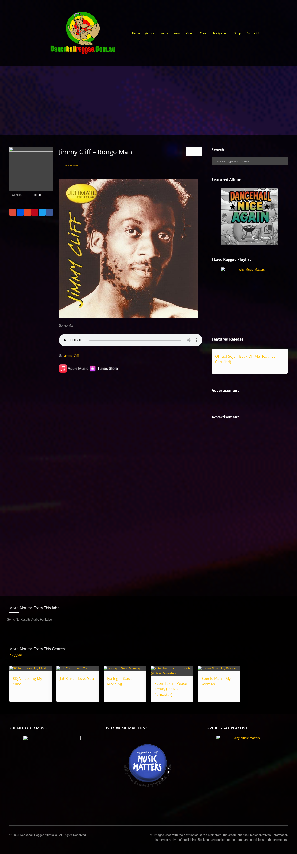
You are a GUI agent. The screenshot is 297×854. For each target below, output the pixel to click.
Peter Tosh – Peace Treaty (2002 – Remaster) (170, 689)
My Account (221, 33)
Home (136, 33)
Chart (204, 33)
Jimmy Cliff (71, 355)
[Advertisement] (148, 100)
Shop (237, 33)
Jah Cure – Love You (77, 678)
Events (164, 33)
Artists (149, 33)
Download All (71, 165)
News (177, 33)
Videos (190, 33)
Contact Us (254, 33)
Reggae (36, 195)
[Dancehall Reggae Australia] (82, 35)
